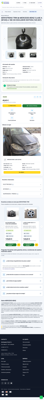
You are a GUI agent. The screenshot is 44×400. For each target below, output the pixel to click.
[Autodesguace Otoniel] (5, 3)
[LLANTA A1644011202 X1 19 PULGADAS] (30, 213)
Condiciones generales (5, 372)
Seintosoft (28, 389)
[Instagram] (5, 383)
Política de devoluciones (12, 88)
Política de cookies (5, 364)
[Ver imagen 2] (22, 55)
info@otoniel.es (4, 350)
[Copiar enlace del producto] (40, 97)
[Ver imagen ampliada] (22, 38)
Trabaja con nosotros (27, 361)
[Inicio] (2, 12)
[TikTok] (8, 383)
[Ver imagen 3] (33, 55)
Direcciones (25, 347)
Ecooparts (25, 366)
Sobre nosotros (26, 369)
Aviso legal (3, 361)
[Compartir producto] (35, 97)
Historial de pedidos (27, 344)
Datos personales (26, 342)
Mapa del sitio (25, 364)
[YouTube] (11, 383)
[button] (22, 184)
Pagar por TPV (26, 372)
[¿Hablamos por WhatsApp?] (41, 397)
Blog (24, 375)
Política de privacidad (5, 366)
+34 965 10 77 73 (4, 347)
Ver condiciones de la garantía (9, 268)
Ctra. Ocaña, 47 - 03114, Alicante (7, 344)
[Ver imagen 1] (11, 55)
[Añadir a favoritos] (37, 97)
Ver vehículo (21, 172)
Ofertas (24, 350)
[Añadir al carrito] (18, 244)
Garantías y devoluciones (6, 369)
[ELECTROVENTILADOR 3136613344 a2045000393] (13, 213)
